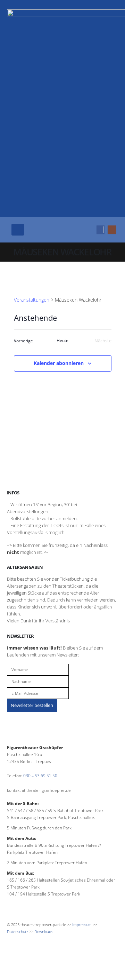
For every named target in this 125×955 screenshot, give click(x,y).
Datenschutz (17, 931)
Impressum (82, 924)
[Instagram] (112, 229)
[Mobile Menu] (17, 230)
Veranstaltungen (31, 299)
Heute (62, 340)
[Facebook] (101, 229)
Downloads (43, 931)
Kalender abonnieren (59, 363)
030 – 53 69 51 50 (40, 775)
